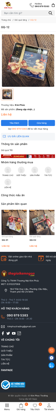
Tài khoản (49, 409)
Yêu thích (35, 407)
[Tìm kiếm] (50, 13)
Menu (7, 409)
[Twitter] (8, 333)
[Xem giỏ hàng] (53, 5)
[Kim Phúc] (8, 5)
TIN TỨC (5, 359)
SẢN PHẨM (6, 355)
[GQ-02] (42, 222)
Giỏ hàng (22, 407)
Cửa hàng (42, 123)
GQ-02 (33, 240)
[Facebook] (3, 333)
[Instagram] (19, 333)
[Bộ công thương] (28, 384)
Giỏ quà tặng (7, 236)
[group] (28, 60)
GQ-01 (5, 240)
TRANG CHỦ (7, 346)
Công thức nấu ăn (13, 195)
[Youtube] (14, 333)
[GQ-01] (14, 222)
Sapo (34, 399)
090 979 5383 (42, 4)
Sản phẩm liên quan (14, 203)
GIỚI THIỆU (7, 351)
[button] (52, 228)
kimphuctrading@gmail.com (21, 326)
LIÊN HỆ (5, 363)
